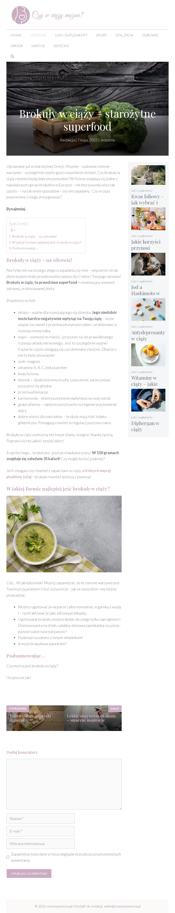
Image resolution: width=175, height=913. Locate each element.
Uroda (17, 46)
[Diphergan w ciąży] (148, 408)
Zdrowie (150, 35)
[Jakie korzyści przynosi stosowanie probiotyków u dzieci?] (148, 227)
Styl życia (124, 35)
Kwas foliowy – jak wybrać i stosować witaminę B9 (147, 205)
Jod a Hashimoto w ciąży (145, 293)
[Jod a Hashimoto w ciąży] (148, 272)
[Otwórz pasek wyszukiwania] (12, 56)
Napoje (38, 46)
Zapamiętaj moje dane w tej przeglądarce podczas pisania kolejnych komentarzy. (66, 857)
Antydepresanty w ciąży (148, 335)
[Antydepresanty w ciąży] (148, 318)
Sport (101, 35)
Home (16, 35)
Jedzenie (38, 35)
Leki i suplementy (71, 35)
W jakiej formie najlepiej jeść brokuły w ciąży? (46, 242)
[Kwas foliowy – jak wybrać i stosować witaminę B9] (148, 182)
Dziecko (61, 46)
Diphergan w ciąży (145, 426)
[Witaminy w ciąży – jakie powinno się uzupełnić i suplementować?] (148, 363)
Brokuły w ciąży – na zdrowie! (34, 236)
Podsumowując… (25, 248)
